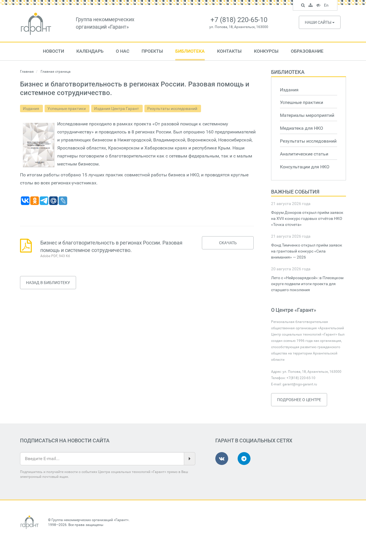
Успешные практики (67, 108)
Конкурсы (266, 51)
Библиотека (190, 51)
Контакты (229, 51)
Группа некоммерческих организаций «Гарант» (90, 520)
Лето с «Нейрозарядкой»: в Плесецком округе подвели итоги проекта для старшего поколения (307, 283)
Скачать (228, 243)
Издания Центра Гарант (117, 108)
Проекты (152, 51)
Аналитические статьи (304, 154)
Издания (31, 108)
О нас (122, 51)
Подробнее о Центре (299, 399)
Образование (307, 51)
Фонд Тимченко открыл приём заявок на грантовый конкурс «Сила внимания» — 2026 (306, 251)
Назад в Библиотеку (48, 282)
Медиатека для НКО (301, 128)
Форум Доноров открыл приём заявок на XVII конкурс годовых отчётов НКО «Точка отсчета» (307, 218)
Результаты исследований (172, 108)
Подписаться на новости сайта (65, 440)
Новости (53, 51)
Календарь (90, 51)
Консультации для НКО (304, 166)
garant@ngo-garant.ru (300, 384)
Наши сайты (318, 22)
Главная (27, 72)
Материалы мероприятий (307, 115)
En (327, 6)
